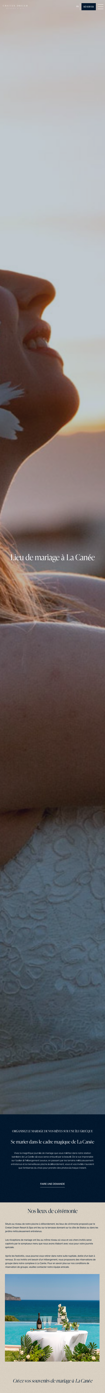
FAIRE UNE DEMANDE (52, 1184)
